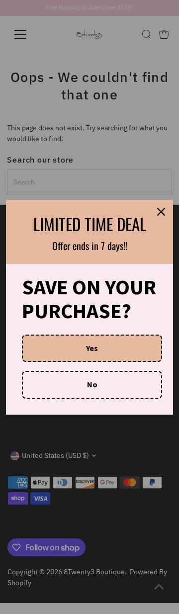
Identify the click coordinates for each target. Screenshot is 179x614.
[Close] (161, 212)
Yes (92, 348)
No (92, 384)
